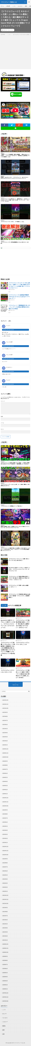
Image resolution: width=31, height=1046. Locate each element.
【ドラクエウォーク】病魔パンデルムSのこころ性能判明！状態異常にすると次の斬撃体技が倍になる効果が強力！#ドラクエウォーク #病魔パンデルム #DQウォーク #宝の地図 (8, 649)
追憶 (3, 1034)
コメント (3, 401)
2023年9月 (5, 810)
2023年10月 (5, 805)
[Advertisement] (15, 52)
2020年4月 (5, 976)
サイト (2, 429)
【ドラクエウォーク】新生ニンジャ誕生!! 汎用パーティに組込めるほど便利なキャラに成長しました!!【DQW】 (23, 673)
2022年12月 (5, 846)
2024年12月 (5, 749)
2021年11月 (5, 899)
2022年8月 (5, 862)
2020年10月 (5, 952)
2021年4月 (5, 927)
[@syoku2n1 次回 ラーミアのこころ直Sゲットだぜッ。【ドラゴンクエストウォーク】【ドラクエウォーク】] (4, 570)
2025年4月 (5, 732)
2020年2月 (5, 984)
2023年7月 (5, 818)
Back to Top (15, 684)
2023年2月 (5, 838)
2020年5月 (5, 972)
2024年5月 (5, 777)
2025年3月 (5, 736)
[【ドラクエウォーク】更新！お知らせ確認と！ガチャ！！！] (4, 588)
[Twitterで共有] (12, 125)
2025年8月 (5, 716)
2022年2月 (5, 887)
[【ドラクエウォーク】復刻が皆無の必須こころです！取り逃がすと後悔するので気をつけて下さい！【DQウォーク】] (4, 579)
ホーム (2, 6)
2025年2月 (5, 740)
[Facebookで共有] (4, 125)
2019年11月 (5, 997)
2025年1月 (5, 745)
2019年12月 (5, 993)
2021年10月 (5, 903)
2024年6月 (5, 773)
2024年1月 (5, 793)
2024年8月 (5, 765)
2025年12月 (5, 700)
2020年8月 (5, 960)
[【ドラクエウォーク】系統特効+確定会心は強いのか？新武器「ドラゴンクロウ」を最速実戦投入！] (4, 597)
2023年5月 (5, 826)
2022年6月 (5, 871)
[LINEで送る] (15, 128)
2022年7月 (5, 867)
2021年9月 (5, 907)
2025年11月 (5, 704)
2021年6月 (5, 919)
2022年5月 (5, 875)
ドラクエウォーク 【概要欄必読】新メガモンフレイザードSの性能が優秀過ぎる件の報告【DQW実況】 (19, 307)
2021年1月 (5, 940)
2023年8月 (5, 814)
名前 (2, 416)
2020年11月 (5, 948)
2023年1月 (5, 842)
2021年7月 (5, 915)
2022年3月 (5, 883)
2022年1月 (5, 891)
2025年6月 (5, 724)
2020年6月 (5, 968)
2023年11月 (5, 801)
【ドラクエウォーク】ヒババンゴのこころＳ (22, 643)
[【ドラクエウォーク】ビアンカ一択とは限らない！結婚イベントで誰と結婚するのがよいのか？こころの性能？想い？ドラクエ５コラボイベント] (4, 285)
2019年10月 (5, 1001)
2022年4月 (5, 879)
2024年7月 (5, 769)
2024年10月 (5, 757)
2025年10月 (5, 708)
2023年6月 (5, 822)
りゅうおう (20, 6)
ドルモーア (5, 1021)
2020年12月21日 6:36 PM (8, 329)
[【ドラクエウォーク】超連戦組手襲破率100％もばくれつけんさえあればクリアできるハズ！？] (4, 297)
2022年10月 (5, 854)
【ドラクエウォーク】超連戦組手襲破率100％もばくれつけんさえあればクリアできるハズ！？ (19, 296)
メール (2, 422)
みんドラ (4, 1013)
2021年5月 (5, 923)
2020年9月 (5, 956)
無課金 (3, 1026)
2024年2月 (5, 789)
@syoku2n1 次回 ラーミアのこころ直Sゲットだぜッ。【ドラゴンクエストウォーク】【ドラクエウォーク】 (19, 569)
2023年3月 (5, 834)
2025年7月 (5, 720)
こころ (13, 6)
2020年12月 (5, 944)
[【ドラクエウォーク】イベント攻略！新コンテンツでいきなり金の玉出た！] (4, 561)
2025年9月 (5, 712)
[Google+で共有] (19, 125)
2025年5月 (5, 728)
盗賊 (26, 6)
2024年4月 (5, 781)
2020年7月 (5, 964)
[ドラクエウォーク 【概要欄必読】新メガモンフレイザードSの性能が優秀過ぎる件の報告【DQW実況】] (4, 308)
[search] (29, 691)
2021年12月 (5, 895)
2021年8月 (5, 911)
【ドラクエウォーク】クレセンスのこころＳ (7, 671)
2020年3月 (5, 980)
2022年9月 (5, 858)
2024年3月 (5, 785)
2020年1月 (5, 989)
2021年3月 (5, 932)
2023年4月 (5, 830)
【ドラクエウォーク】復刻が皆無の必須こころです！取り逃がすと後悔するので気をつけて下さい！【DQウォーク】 (19, 578)
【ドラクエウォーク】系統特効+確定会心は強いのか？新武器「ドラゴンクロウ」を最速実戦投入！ (19, 596)
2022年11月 (5, 850)
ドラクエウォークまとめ (19, 1042)
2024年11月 (5, 753)
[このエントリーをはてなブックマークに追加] (26, 125)
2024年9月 (5, 761)
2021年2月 (5, 936)
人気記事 (8, 6)
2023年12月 (5, 797)
